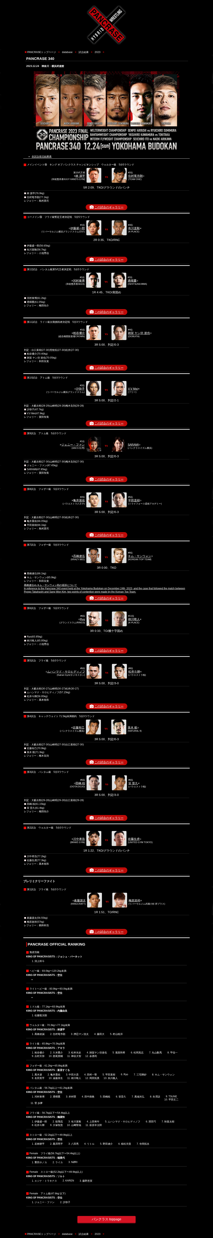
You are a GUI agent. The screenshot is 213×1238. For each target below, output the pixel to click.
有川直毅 (134, 228)
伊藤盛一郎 (77, 228)
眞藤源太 (80, 900)
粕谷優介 (79, 333)
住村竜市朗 (135, 176)
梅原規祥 (134, 900)
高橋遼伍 (79, 556)
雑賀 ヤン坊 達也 (139, 333)
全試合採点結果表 (42, 156)
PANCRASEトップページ (41, 52)
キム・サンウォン (139, 556)
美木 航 (132, 727)
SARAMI (133, 444)
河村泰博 (79, 280)
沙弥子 (80, 388)
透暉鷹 (132, 280)
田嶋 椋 (80, 783)
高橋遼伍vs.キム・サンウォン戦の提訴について (50, 585)
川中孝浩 (79, 839)
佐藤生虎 (134, 839)
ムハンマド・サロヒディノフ (66, 671)
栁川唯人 (134, 619)
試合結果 (84, 52)
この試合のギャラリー (109, 207)
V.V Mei (133, 388)
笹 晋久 (133, 783)
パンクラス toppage (106, 1219)
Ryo (82, 619)
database (67, 52)
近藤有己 (78, 727)
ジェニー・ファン (73, 444)
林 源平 (80, 176)
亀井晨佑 (79, 500)
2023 (97, 52)
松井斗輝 (134, 671)
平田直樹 (134, 500)
